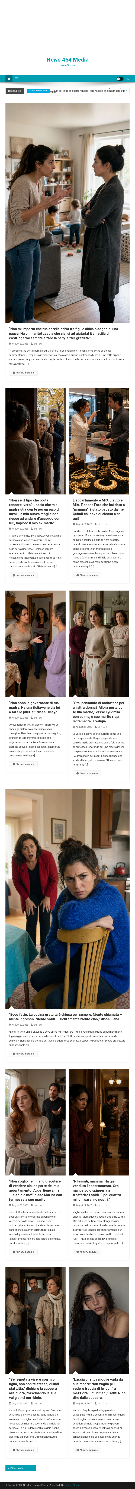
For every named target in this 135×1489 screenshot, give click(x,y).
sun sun (38, 343)
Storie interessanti (38, 90)
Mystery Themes (73, 1485)
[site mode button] (120, 79)
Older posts (16, 1468)
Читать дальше (25, 372)
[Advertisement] (67, 26)
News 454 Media (68, 59)
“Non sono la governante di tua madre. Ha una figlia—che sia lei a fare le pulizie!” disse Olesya (34, 707)
